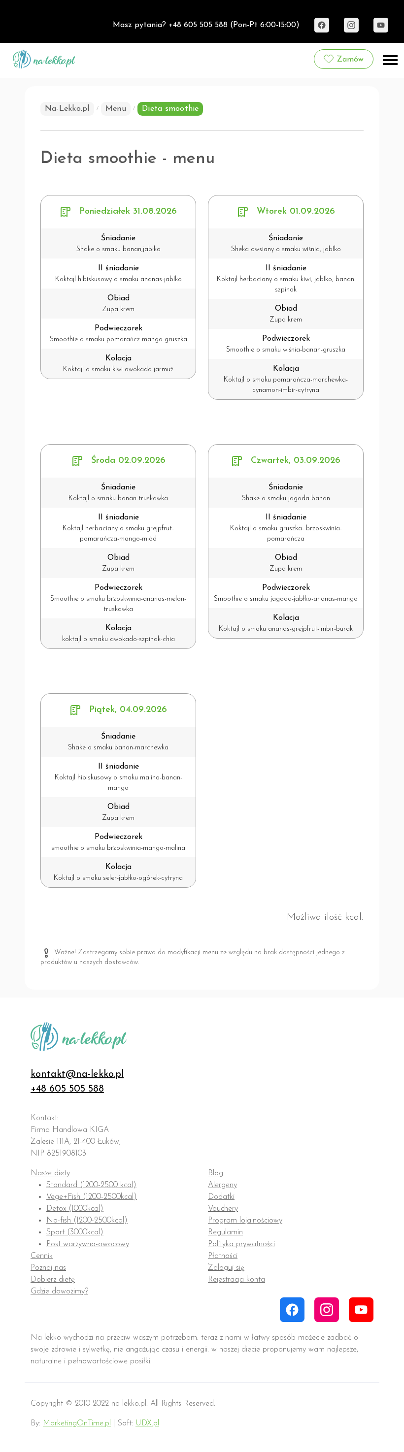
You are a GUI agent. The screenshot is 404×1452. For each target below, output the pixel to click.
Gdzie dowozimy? (59, 1291)
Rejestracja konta (236, 1280)
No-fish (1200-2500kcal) (87, 1221)
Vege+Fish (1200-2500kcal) (91, 1197)
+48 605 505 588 (67, 1089)
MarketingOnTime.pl (77, 1423)
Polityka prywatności (241, 1244)
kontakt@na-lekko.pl (77, 1074)
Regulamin (225, 1232)
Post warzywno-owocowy (87, 1244)
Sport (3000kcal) (74, 1232)
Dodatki (221, 1197)
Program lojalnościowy (245, 1221)
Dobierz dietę (53, 1280)
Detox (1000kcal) (74, 1209)
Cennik (42, 1256)
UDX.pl (147, 1423)
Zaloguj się (226, 1268)
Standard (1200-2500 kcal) (91, 1185)
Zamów (350, 60)
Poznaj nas (48, 1268)
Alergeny (222, 1185)
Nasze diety (50, 1173)
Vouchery (223, 1209)
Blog (215, 1173)
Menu (115, 109)
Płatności (222, 1256)
